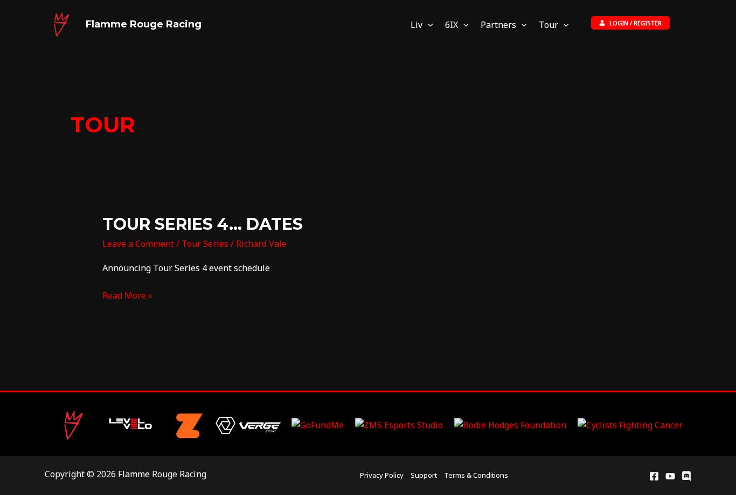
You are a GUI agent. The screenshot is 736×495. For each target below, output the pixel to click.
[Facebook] (654, 476)
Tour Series (205, 244)
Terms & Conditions (476, 475)
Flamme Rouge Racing (144, 24)
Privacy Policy (382, 475)
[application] (427, 25)
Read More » (127, 294)
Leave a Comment (138, 244)
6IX (451, 25)
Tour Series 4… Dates (202, 224)
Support (424, 475)
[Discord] (686, 476)
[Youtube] (670, 476)
